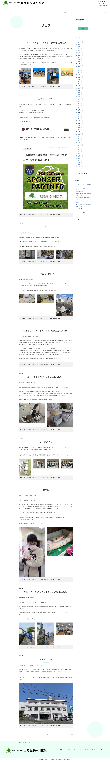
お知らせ (89, 13)
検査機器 (72, 13)
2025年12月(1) (79, 46)
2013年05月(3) (79, 136)
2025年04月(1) (79, 54)
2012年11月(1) (79, 146)
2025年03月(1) (79, 55)
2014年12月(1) (79, 109)
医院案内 (66, 13)
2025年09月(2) (79, 48)
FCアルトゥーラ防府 (23, 121)
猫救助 (77, 202)
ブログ (104, 13)
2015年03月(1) (79, 103)
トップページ (59, 13)
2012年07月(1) (79, 151)
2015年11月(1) (79, 92)
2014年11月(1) (79, 111)
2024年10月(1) (79, 61)
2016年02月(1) (79, 87)
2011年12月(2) (79, 162)
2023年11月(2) (79, 79)
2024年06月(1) (79, 68)
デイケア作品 (79, 201)
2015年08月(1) (79, 96)
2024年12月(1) (79, 59)
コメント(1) (57, 725)
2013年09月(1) (79, 129)
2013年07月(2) (79, 133)
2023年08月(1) (79, 83)
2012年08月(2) (79, 149)
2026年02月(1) (79, 44)
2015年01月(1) (79, 107)
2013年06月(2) (79, 135)
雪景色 (77, 190)
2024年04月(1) (79, 72)
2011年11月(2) (79, 164)
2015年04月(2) (79, 101)
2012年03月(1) (79, 158)
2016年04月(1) (79, 85)
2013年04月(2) (79, 138)
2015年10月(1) (79, 94)
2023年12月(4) (79, 77)
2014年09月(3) (79, 114)
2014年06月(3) (79, 120)
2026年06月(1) (79, 41)
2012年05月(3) (79, 155)
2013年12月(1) (79, 123)
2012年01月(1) (79, 160)
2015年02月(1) (79, 105)
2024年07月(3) (79, 66)
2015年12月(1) (79, 90)
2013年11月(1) (79, 125)
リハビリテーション (81, 13)
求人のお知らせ (22, 742)
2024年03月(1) (79, 74)
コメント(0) (57, 86)
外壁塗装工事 (79, 208)
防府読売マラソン (80, 191)
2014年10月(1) (79, 112)
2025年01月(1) (79, 57)
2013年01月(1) (79, 142)
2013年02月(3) (79, 140)
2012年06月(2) (79, 153)
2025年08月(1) (79, 50)
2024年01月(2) (79, 76)
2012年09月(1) (79, 147)
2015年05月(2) (79, 100)
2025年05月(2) (79, 52)
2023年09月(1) (79, 81)
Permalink (22, 86)
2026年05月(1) (79, 43)
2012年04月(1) (79, 157)
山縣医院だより (97, 13)
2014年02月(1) (79, 122)
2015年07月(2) (79, 98)
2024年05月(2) (79, 70)
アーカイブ (78, 37)
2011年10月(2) (79, 166)
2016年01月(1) (79, 89)
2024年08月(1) (79, 65)
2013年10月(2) (79, 127)
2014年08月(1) (79, 116)
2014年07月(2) (79, 118)
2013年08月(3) (79, 131)
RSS (76, 223)
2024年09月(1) (79, 63)
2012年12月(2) (79, 144)
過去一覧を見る (86, 212)
